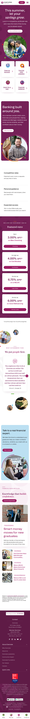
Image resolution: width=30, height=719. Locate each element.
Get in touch (7, 450)
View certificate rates (15, 31)
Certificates (15, 267)
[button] (29, 359)
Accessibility (17, 709)
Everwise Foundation (8, 660)
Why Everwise (8, 130)
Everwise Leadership (8, 654)
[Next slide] (27, 376)
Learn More (15, 288)
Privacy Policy (21, 703)
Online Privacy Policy (10, 703)
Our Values (5, 663)
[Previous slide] (3, 376)
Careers (4, 666)
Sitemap (11, 709)
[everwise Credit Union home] (6, 2)
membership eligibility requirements (15, 595)
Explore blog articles (9, 500)
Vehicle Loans (15, 309)
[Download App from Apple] (11, 699)
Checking (15, 246)
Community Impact (8, 657)
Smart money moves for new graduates (14, 533)
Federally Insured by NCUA (19, 704)
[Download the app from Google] (19, 699)
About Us (5, 651)
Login (21, 2)
